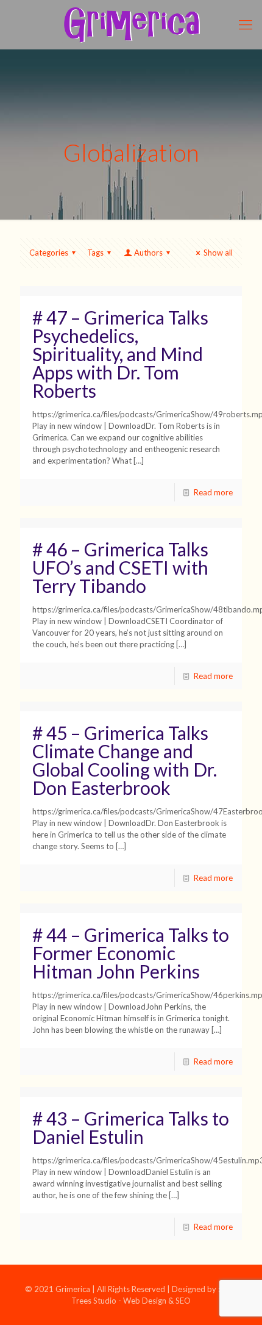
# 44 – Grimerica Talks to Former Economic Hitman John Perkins (130, 953)
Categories (48, 252)
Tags (95, 252)
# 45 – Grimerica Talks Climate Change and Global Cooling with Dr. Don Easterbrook (124, 760)
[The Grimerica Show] (131, 24)
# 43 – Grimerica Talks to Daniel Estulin (130, 1127)
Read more (213, 492)
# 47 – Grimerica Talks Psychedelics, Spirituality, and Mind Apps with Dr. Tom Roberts (120, 353)
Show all (218, 252)
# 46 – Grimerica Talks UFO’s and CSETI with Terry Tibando (120, 567)
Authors (148, 252)
